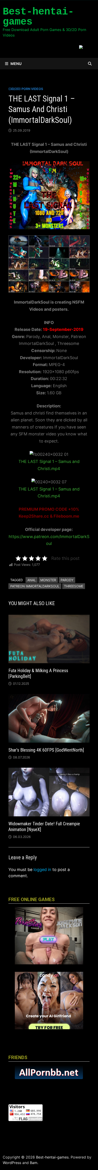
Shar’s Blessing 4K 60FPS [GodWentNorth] (46, 750)
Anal (31, 580)
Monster (48, 580)
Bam (33, 1162)
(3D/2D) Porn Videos (25, 89)
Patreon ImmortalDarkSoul (34, 586)
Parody (67, 580)
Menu (16, 63)
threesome (73, 586)
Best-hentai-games (38, 17)
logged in (42, 869)
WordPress (12, 1162)
